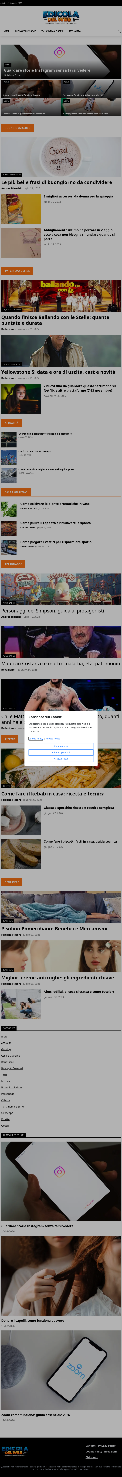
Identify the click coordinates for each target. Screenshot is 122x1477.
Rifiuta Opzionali (61, 752)
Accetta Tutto (61, 758)
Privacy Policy (53, 738)
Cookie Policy (36, 738)
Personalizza (61, 746)
